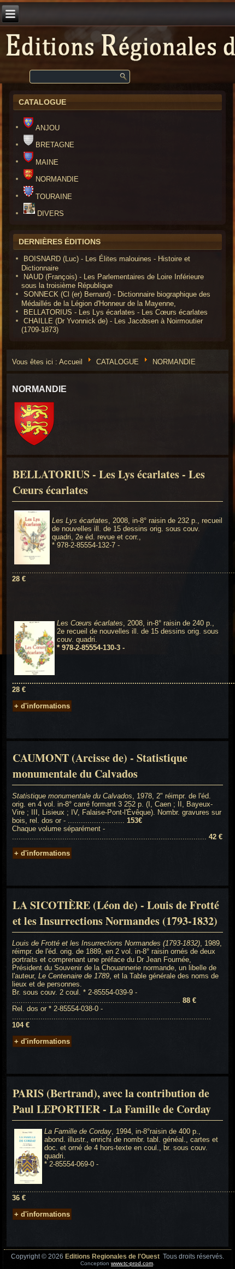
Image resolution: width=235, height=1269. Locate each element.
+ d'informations (42, 706)
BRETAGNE (55, 145)
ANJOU (47, 128)
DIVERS (50, 213)
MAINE (47, 162)
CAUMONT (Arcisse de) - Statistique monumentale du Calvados (100, 765)
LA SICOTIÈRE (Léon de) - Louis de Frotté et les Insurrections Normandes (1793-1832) (116, 913)
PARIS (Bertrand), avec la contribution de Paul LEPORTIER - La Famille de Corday (112, 1101)
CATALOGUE (117, 361)
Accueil (71, 361)
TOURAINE (54, 197)
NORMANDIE (57, 179)
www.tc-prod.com (132, 1263)
